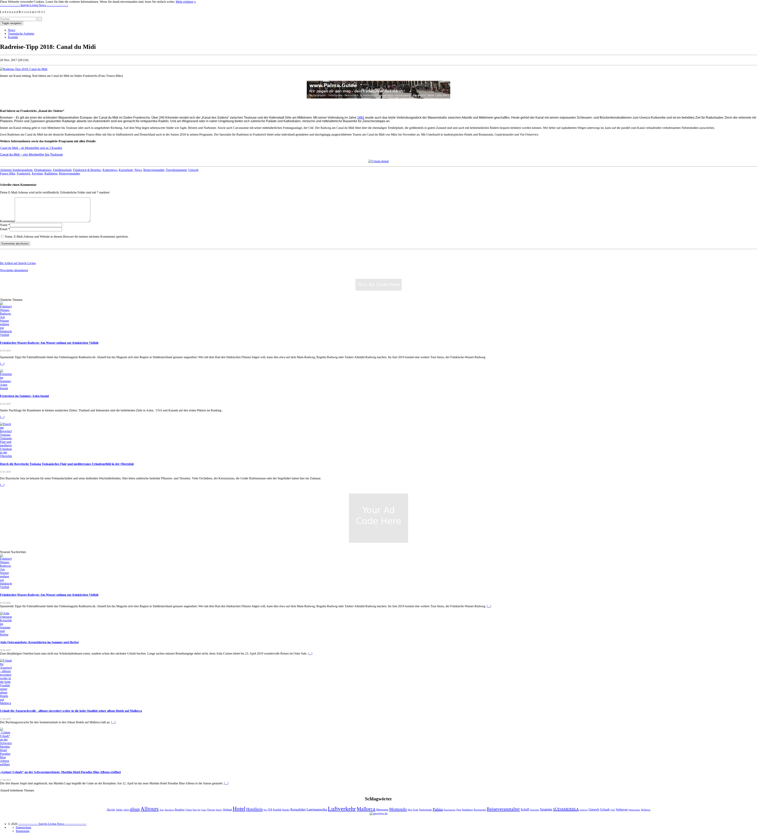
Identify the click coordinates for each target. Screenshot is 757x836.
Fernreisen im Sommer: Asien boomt (24, 396)
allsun (135, 809)
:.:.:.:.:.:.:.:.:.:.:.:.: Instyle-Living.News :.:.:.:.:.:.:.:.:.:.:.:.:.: (34, 5)
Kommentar (7, 221)
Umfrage (584, 810)
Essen (203, 810)
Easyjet (196, 809)
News (11, 30)
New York (413, 809)
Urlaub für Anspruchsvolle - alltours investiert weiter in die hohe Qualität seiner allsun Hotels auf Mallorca (71, 710)
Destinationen (42, 170)
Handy (219, 810)
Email (3, 229)
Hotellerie (254, 809)
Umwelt (193, 170)
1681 (360, 117)
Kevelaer (37, 173)
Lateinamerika (317, 809)
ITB (270, 809)
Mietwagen (382, 809)
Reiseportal (480, 809)
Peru (458, 809)
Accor (111, 809)
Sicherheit (534, 810)
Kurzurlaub (126, 170)
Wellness (645, 809)
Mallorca (366, 809)
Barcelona (169, 810)
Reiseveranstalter (153, 170)
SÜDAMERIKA (566, 809)
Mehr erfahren (184, 1)
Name (3, 225)
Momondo (398, 809)
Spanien (546, 809)
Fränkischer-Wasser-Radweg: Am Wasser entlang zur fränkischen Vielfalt (49, 342)
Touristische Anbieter (21, 33)
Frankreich (23, 173)
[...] (2, 363)
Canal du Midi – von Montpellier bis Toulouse (31, 154)
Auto (161, 810)
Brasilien (180, 809)
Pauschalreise (450, 810)
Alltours (150, 809)
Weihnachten (634, 810)
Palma (438, 809)
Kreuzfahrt (298, 809)
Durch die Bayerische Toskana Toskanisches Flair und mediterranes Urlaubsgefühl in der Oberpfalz (67, 464)
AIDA (126, 810)
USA (613, 810)
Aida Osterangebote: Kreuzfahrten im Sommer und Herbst (39, 642)
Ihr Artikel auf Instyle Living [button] (18, 263)
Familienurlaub (62, 170)
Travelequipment (176, 170)
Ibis (265, 810)
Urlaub (605, 809)
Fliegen (211, 809)
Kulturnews (110, 170)
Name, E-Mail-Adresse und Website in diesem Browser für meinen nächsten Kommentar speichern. (67, 236)
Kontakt (13, 37)
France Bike (7, 173)
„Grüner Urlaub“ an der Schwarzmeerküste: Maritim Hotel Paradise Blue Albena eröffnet (60, 772)
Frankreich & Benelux (87, 170)
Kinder (286, 809)
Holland (227, 809)
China (188, 809)
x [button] (195, 1)
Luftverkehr (342, 809)
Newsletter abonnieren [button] (14, 270)
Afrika (119, 809)
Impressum (22, 831)
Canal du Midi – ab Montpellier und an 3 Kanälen (31, 148)
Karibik (277, 809)
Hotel (239, 808)
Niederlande (425, 809)
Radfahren (50, 173)
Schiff (525, 809)
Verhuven (622, 809)
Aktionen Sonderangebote (16, 170)
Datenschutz (23, 827)
